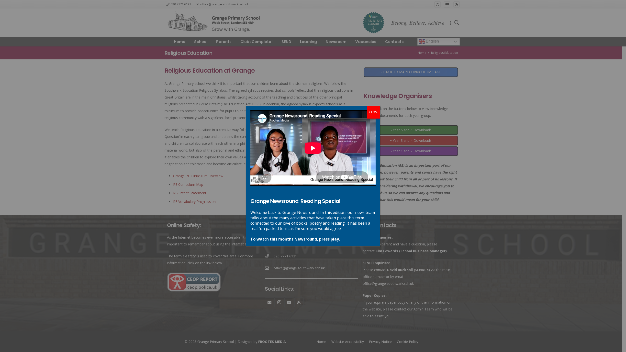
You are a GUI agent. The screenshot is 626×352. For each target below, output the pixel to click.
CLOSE (373, 112)
